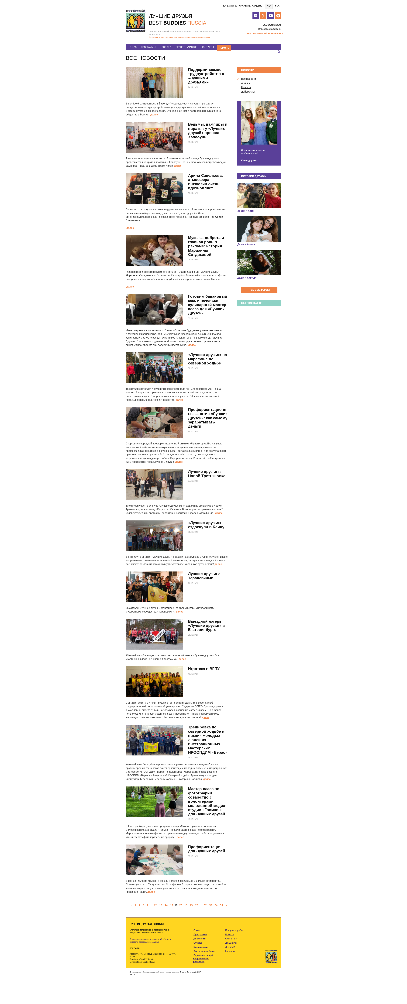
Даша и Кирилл (246, 277)
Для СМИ (230, 946)
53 (210, 905)
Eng (277, 6)
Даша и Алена (246, 244)
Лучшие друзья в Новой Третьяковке (206, 473)
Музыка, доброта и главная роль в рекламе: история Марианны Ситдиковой (206, 246)
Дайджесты (248, 91)
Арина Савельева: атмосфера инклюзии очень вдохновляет (205, 181)
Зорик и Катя (245, 210)
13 (160, 905)
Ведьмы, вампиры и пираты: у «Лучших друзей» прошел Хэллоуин (207, 130)
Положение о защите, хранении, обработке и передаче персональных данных (150, 940)
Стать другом (248, 160)
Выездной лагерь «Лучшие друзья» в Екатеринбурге (206, 625)
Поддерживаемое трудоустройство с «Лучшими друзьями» (206, 76)
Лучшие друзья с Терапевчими (204, 575)
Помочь (224, 47)
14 (166, 905)
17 (180, 905)
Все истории (260, 289)
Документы (199, 938)
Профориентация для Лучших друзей (206, 848)
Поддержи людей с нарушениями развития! (204, 958)
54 (216, 905)
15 (171, 905)
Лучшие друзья (136, 972)
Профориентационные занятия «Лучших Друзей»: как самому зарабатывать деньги (208, 418)
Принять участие (186, 46)
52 (205, 905)
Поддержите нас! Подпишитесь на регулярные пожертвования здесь (179, 37)
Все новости (248, 78)
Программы (148, 46)
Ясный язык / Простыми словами (242, 6)
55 (221, 905)
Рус (269, 6)
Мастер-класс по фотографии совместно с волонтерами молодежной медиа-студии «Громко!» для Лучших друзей (207, 801)
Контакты (208, 46)
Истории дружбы (234, 930)
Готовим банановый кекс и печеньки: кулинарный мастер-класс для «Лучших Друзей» (208, 304)
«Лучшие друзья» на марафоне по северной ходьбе (207, 359)
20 (196, 905)
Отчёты (197, 942)
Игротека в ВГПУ (204, 668)
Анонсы (245, 83)
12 (155, 905)
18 (185, 905)
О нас (133, 46)
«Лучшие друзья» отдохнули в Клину (206, 524)
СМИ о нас (231, 938)
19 (191, 905)
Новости (165, 46)
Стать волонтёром (203, 950)
